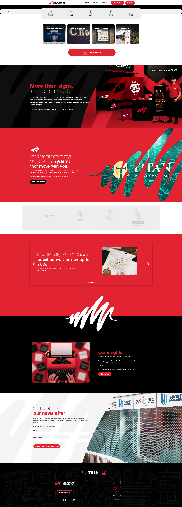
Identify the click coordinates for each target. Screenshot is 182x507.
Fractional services (38, 182)
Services (95, 3)
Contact (129, 3)
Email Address (38, 437)
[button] (95, 3)
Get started (105, 374)
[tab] (51, 13)
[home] (57, 2)
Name (35, 430)
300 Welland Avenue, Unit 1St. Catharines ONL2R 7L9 (120, 489)
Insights (104, 3)
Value (87, 3)
